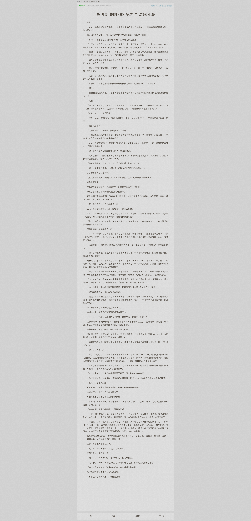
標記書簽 (153, 6)
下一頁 (161, 516)
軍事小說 (93, 1)
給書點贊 (158, 6)
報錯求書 (164, 6)
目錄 (113, 516)
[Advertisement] (125, 493)
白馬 (99, 1)
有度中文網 (85, 1)
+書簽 (137, 516)
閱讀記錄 (169, 6)
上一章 (89, 516)
